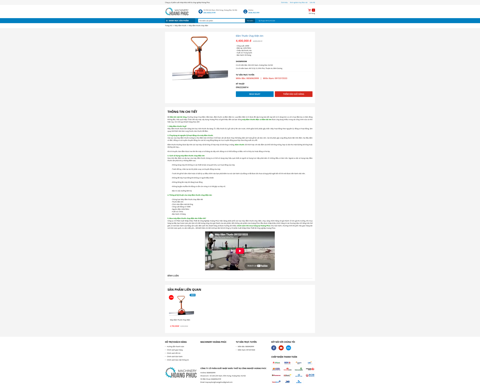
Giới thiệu (284, 2)
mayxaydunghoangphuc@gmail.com (218, 382)
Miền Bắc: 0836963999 (246, 346)
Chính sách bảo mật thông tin (178, 360)
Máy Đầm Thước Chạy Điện (180, 320)
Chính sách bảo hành (174, 356)
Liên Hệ (312, 2)
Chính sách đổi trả (173, 353)
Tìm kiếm (250, 21)
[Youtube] (281, 347)
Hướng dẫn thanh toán (175, 346)
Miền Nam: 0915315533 (246, 350)
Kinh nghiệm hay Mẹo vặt (299, 2)
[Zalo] (288, 347)
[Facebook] (273, 347)
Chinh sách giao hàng (175, 350)
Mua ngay (254, 94)
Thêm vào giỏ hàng (293, 94)
